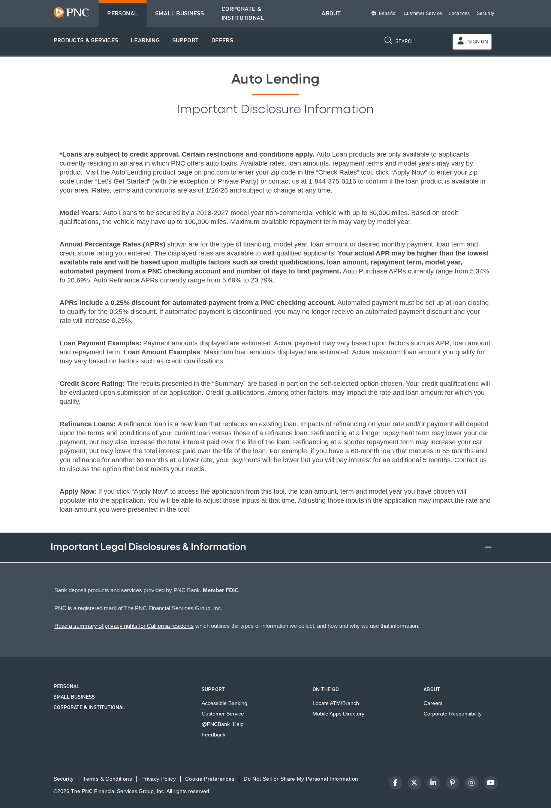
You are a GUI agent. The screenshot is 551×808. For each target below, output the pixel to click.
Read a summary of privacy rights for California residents (124, 626)
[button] (86, 41)
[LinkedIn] (433, 783)
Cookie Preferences (209, 779)
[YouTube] (491, 783)
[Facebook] (395, 783)
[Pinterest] (453, 783)
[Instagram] (472, 783)
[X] (414, 783)
